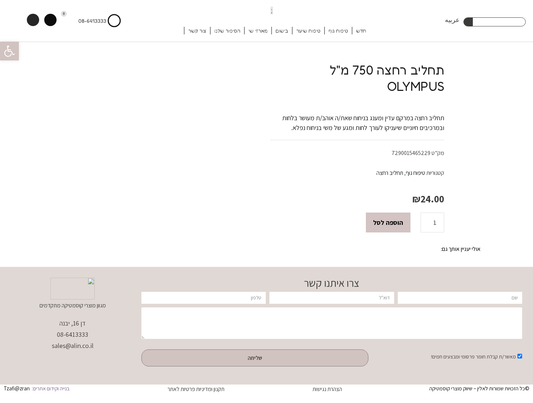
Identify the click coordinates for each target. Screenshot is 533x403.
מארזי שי (258, 31)
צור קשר (197, 31)
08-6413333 (92, 21)
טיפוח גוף (338, 31)
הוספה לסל (388, 222)
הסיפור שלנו (227, 31)
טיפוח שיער (308, 31)
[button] (9, 51)
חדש (361, 31)
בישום (282, 31)
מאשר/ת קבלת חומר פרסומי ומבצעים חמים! (473, 356)
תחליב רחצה (389, 173)
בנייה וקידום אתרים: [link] (50, 388)
